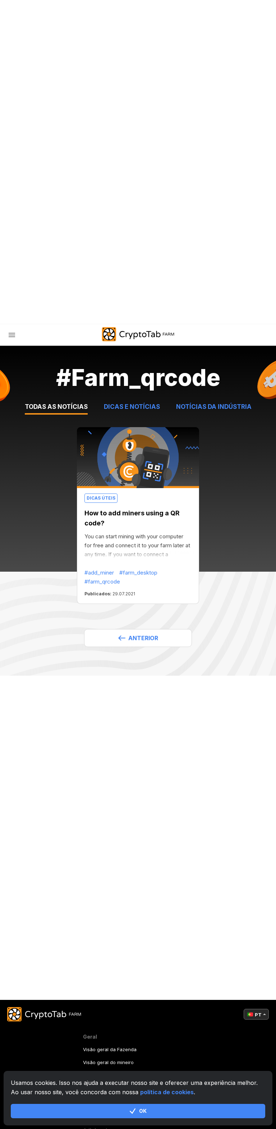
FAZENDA (35, 191)
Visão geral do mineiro (108, 1062)
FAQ (37, 236)
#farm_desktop (138, 572)
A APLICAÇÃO (164, 313)
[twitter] (85, 313)
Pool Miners (50, 221)
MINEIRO (43, 206)
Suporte (45, 266)
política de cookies (167, 1092)
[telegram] (67, 313)
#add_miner (99, 572)
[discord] (103, 313)
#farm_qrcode (102, 581)
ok (143, 1111)
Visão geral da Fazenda (110, 1049)
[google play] (121, 313)
